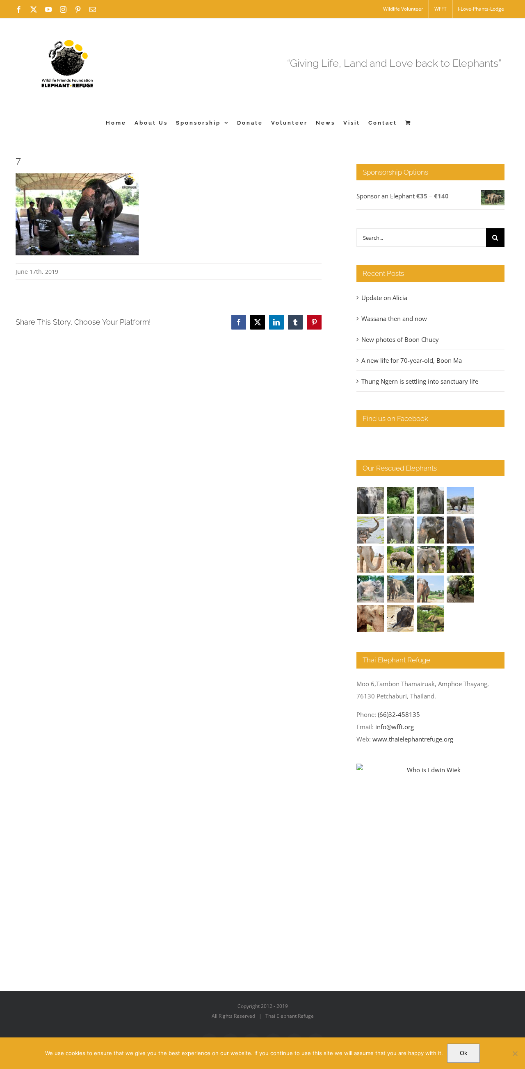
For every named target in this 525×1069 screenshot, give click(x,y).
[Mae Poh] (460, 500)
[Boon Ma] (430, 500)
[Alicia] (370, 530)
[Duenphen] (460, 589)
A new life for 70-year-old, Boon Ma (411, 360)
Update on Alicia (384, 297)
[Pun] (430, 589)
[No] (515, 1053)
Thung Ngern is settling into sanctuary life (419, 381)
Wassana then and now (394, 318)
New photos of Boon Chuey (400, 339)
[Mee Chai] (430, 530)
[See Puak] (370, 618)
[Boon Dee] (400, 559)
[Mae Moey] (370, 500)
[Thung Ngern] (400, 500)
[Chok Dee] (400, 589)
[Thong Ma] (460, 530)
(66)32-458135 (399, 714)
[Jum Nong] (430, 559)
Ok (463, 1053)
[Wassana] (370, 589)
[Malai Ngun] (460, 559)
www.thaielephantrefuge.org (412, 739)
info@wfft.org (394, 727)
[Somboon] (430, 618)
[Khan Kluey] (400, 618)
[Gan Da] (400, 530)
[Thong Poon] (370, 559)
